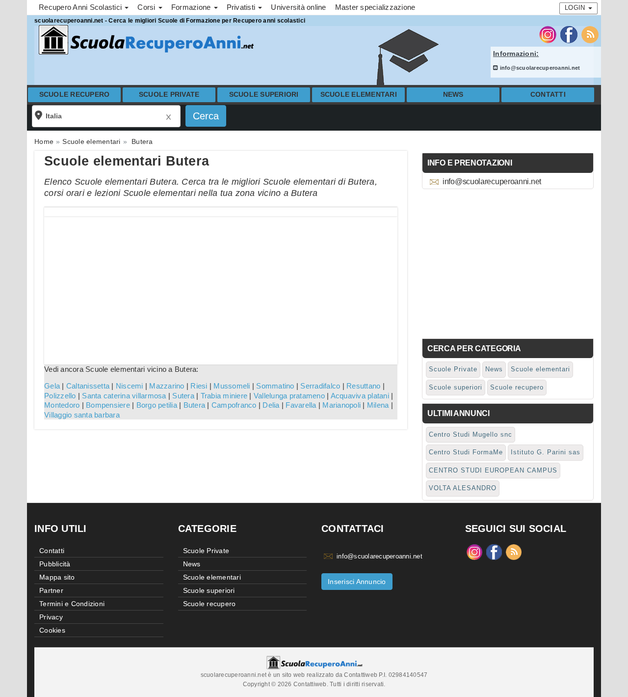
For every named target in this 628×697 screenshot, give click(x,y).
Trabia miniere (224, 395)
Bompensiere (108, 405)
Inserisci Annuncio (357, 581)
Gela (52, 386)
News (453, 94)
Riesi (198, 386)
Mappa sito (57, 577)
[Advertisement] (221, 286)
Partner (51, 590)
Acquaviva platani (360, 395)
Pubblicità (55, 564)
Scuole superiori (264, 94)
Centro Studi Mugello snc (470, 434)
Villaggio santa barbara (82, 415)
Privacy (51, 617)
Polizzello (60, 395)
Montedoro (61, 405)
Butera (194, 405)
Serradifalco (320, 386)
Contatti (548, 94)
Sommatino (275, 386)
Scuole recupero (74, 94)
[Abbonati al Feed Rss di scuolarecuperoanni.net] (590, 34)
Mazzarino (166, 386)
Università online (298, 7)
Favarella (301, 405)
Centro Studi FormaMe (466, 452)
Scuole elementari (358, 94)
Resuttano (363, 386)
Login (576, 7)
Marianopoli (341, 405)
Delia (270, 405)
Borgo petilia (156, 405)
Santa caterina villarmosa (124, 395)
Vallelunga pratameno (289, 395)
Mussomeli (231, 386)
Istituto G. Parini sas (545, 452)
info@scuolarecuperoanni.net (539, 68)
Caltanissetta (87, 386)
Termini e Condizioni (72, 604)
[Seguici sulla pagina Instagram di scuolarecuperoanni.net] (547, 34)
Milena (378, 405)
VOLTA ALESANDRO (463, 488)
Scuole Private (169, 94)
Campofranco (234, 405)
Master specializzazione (375, 7)
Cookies (52, 630)
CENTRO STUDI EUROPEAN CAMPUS (493, 470)
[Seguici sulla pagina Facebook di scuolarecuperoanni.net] (568, 34)
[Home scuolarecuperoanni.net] (144, 40)
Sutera (183, 395)
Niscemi (129, 386)
